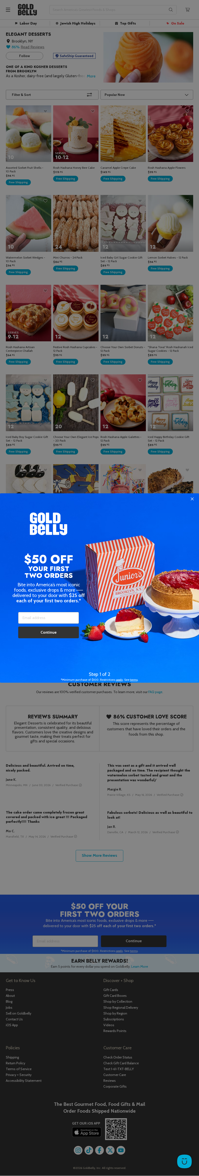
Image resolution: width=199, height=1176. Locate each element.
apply (119, 679)
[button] (99, 588)
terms (134, 679)
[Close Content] (192, 499)
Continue (49, 632)
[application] (184, 1161)
